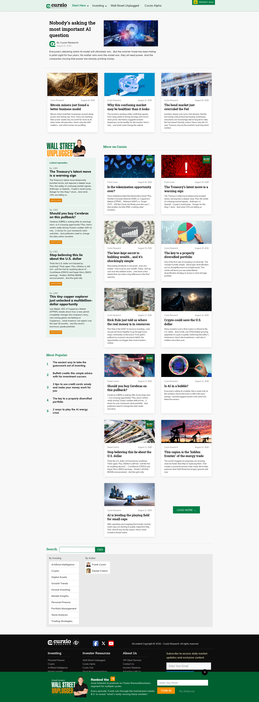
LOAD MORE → (186, 509)
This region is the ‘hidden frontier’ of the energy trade (184, 454)
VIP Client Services (132, 660)
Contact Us (128, 664)
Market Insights (55, 671)
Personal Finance (56, 660)
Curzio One (88, 667)
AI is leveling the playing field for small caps (128, 517)
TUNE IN (166, 690)
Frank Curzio (112, 182)
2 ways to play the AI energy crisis (70, 411)
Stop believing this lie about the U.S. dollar (129, 454)
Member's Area (206, 2)
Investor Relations (132, 667)
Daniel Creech (113, 381)
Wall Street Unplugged (124, 5)
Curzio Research (69, 42)
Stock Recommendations (95, 671)
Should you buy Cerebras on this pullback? (127, 388)
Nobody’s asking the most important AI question (72, 28)
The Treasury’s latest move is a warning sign (186, 189)
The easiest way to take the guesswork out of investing (69, 364)
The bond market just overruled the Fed (179, 107)
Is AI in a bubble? (176, 386)
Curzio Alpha (153, 5)
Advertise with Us (132, 671)
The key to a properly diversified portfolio (72, 400)
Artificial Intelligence (58, 667)
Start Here (79, 5)
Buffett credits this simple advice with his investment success (72, 375)
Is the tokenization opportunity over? (129, 189)
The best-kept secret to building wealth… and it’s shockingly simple (125, 257)
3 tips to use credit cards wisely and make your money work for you (72, 387)
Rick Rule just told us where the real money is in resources (128, 322)
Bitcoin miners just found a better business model (69, 107)
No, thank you (187, 690)
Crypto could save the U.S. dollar (182, 322)
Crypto (51, 664)
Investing (98, 5)
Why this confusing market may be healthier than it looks (128, 107)
